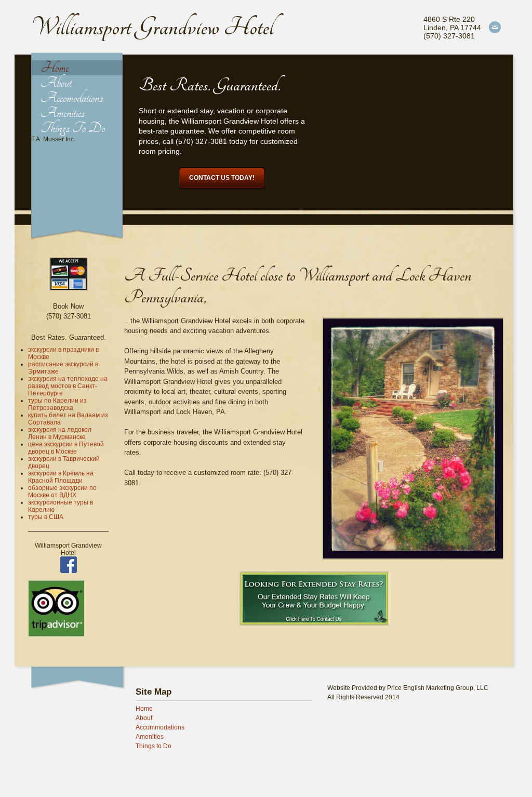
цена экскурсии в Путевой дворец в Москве (66, 448)
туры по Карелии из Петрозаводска (57, 404)
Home (55, 67)
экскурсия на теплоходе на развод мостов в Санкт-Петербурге (68, 386)
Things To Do (73, 128)
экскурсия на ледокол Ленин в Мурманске (59, 433)
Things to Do (153, 746)
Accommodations (160, 727)
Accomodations (72, 97)
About (56, 82)
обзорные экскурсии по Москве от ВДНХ (62, 491)
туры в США (45, 517)
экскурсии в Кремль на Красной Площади (61, 477)
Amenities (63, 113)
